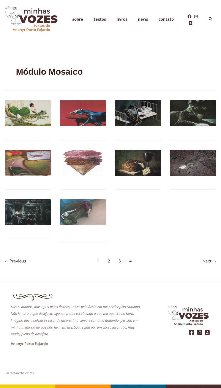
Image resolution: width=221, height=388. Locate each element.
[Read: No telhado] (193, 112)
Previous (15, 261)
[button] (210, 19)
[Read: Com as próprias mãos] (138, 162)
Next (209, 261)
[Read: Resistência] (83, 112)
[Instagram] (196, 16)
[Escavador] (191, 23)
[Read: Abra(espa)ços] (83, 211)
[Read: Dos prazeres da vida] (83, 162)
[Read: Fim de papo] (28, 112)
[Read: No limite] (28, 162)
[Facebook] (189, 16)
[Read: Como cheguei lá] (193, 162)
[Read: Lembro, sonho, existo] (138, 112)
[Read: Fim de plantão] (28, 211)
